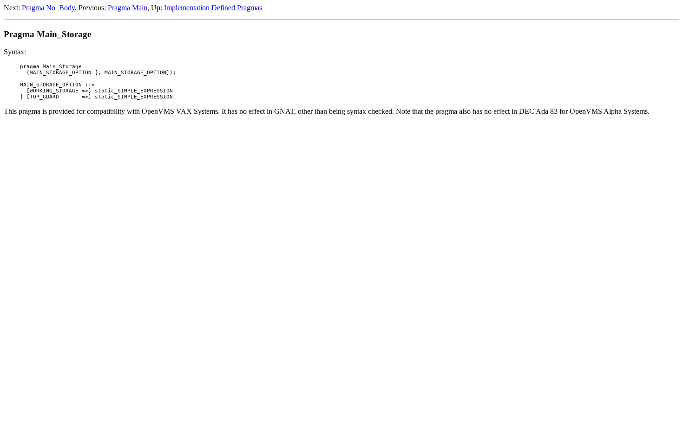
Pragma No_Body (48, 8)
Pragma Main (127, 8)
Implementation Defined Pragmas (213, 8)
